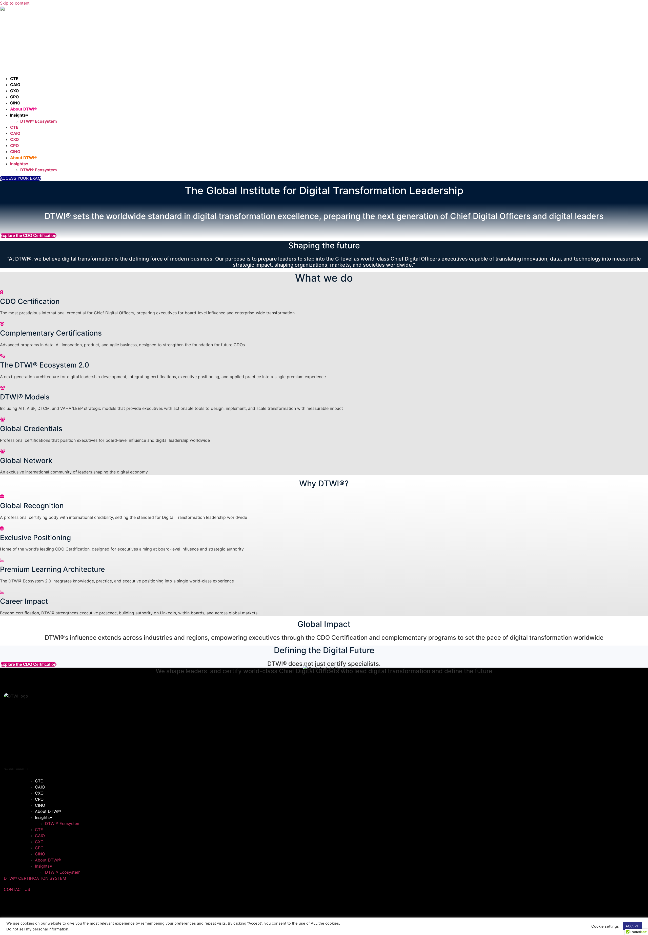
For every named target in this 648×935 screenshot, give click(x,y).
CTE (14, 78)
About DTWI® (23, 109)
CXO (14, 90)
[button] (20, 178)
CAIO (15, 84)
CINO (15, 102)
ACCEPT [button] (632, 926)
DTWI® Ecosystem (38, 121)
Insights (18, 115)
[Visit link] (324, 373)
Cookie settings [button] (605, 926)
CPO (14, 96)
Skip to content (15, 3)
